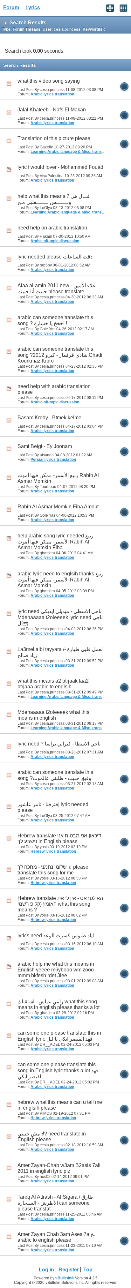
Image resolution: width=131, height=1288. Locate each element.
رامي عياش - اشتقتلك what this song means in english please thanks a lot (58, 1004)
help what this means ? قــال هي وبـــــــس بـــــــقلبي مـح (53, 199)
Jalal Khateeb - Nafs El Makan (51, 109)
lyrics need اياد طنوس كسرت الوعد (55, 935)
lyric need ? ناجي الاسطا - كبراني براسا (58, 743)
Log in (46, 1269)
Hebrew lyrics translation (53, 851)
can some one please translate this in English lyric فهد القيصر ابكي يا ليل (59, 1036)
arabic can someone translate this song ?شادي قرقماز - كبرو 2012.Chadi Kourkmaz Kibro (59, 354)
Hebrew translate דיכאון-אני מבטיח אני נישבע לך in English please (59, 838)
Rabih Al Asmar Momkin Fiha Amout (58, 506)
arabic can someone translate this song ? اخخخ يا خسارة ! (55, 320)
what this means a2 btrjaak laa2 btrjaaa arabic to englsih (53, 683)
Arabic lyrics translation (52, 94)
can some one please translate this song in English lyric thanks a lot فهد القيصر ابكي (58, 1070)
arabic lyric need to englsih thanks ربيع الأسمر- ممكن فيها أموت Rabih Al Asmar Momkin (60, 579)
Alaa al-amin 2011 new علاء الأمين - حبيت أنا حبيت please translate (56, 288)
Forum (11, 7)
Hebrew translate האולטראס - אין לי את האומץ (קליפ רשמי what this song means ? (60, 903)
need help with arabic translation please (54, 389)
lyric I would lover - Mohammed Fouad (60, 167)
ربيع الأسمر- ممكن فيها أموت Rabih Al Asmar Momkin (58, 478)
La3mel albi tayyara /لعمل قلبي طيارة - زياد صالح (60, 652)
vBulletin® (64, 1278)
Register (69, 1269)
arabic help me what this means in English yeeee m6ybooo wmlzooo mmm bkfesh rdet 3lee (55, 969)
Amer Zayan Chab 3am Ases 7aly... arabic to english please (57, 1237)
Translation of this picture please (53, 138)
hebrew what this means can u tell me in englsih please (59, 1105)
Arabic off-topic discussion (55, 241)
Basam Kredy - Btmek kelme (49, 417)
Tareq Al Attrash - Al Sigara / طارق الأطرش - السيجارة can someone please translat (55, 1202)
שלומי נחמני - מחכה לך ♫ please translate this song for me (52, 869)
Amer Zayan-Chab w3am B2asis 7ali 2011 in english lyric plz (58, 1168)
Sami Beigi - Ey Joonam (44, 446)
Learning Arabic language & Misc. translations (72, 151)
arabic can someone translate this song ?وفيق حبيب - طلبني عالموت (55, 775)
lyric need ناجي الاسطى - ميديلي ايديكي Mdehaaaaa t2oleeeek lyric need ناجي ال (60, 617)
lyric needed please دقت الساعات (55, 256)
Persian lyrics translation (53, 459)
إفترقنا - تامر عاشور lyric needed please (52, 807)
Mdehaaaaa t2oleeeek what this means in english (53, 715)
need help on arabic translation (52, 227)
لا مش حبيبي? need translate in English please (51, 1136)
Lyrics (32, 7)
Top (88, 1269)
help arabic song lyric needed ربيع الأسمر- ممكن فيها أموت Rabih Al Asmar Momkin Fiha (55, 541)
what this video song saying (48, 81)
